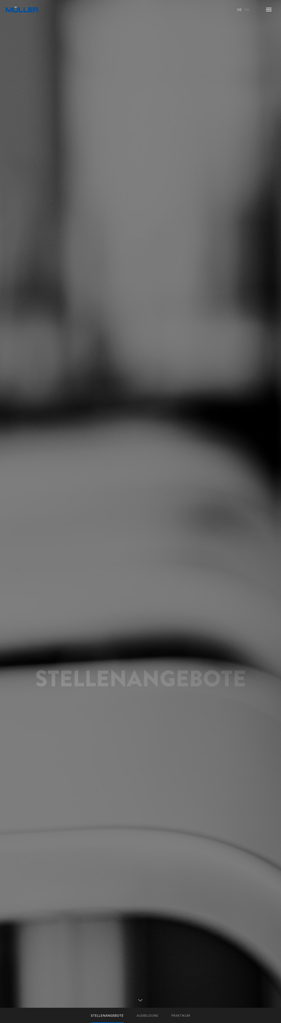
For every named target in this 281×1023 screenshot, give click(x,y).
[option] (140, 504)
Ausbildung (147, 1016)
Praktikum (180, 1016)
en (247, 10)
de (239, 10)
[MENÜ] (269, 9)
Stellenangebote (107, 1016)
